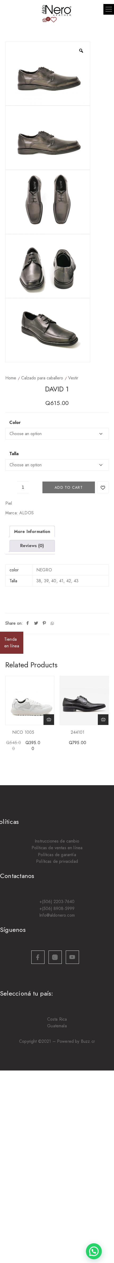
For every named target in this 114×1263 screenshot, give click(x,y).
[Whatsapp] (52, 623)
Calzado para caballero (42, 378)
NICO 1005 (23, 732)
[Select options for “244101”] (103, 719)
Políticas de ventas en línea (57, 848)
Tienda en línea (11, 642)
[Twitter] (36, 623)
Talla (14, 453)
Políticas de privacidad (57, 861)
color (15, 422)
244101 (78, 732)
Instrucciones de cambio (57, 841)
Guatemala (57, 1026)
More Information (32, 531)
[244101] (84, 700)
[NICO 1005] (30, 700)
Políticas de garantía (57, 855)
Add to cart (69, 487)
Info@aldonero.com (57, 915)
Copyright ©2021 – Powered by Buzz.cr (57, 1041)
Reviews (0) (32, 546)
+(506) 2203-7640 (57, 902)
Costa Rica (57, 1019)
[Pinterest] (44, 623)
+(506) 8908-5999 (57, 908)
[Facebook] (27, 623)
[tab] (32, 532)
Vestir (73, 378)
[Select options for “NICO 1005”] (48, 719)
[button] (108, 9)
